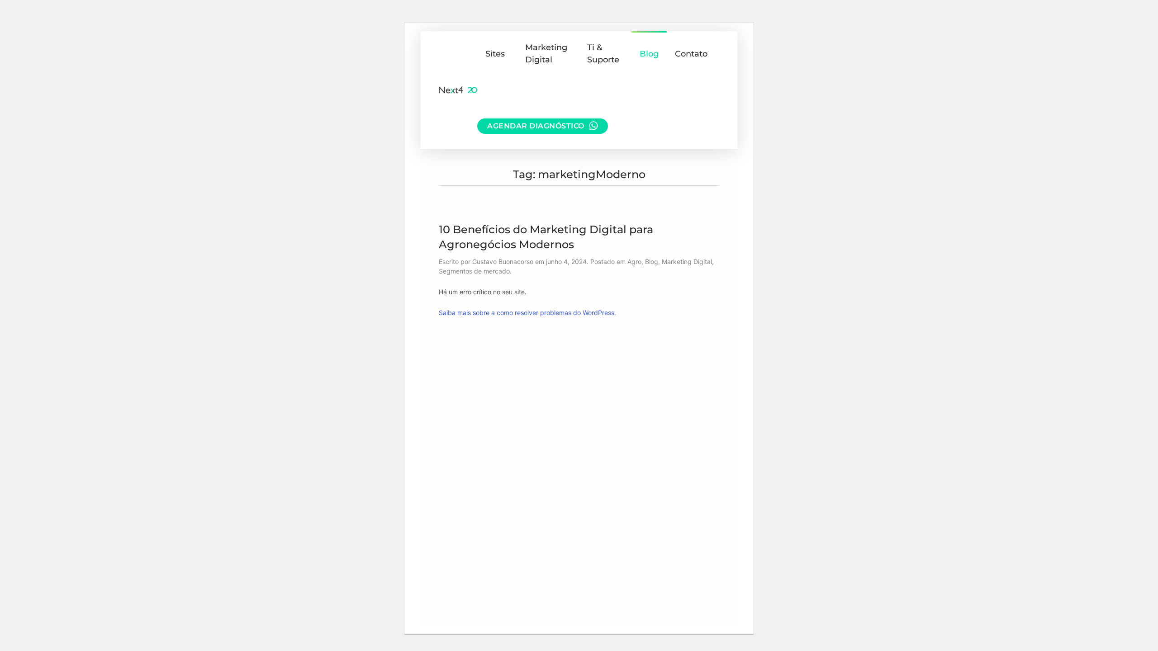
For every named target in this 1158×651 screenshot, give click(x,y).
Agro (634, 261)
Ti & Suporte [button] (603, 53)
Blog (649, 54)
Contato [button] (691, 54)
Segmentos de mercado (474, 271)
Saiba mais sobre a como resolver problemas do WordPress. (527, 312)
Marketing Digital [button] (546, 53)
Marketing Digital (687, 261)
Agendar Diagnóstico (535, 126)
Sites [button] (495, 54)
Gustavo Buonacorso (502, 261)
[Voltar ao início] (458, 90)
